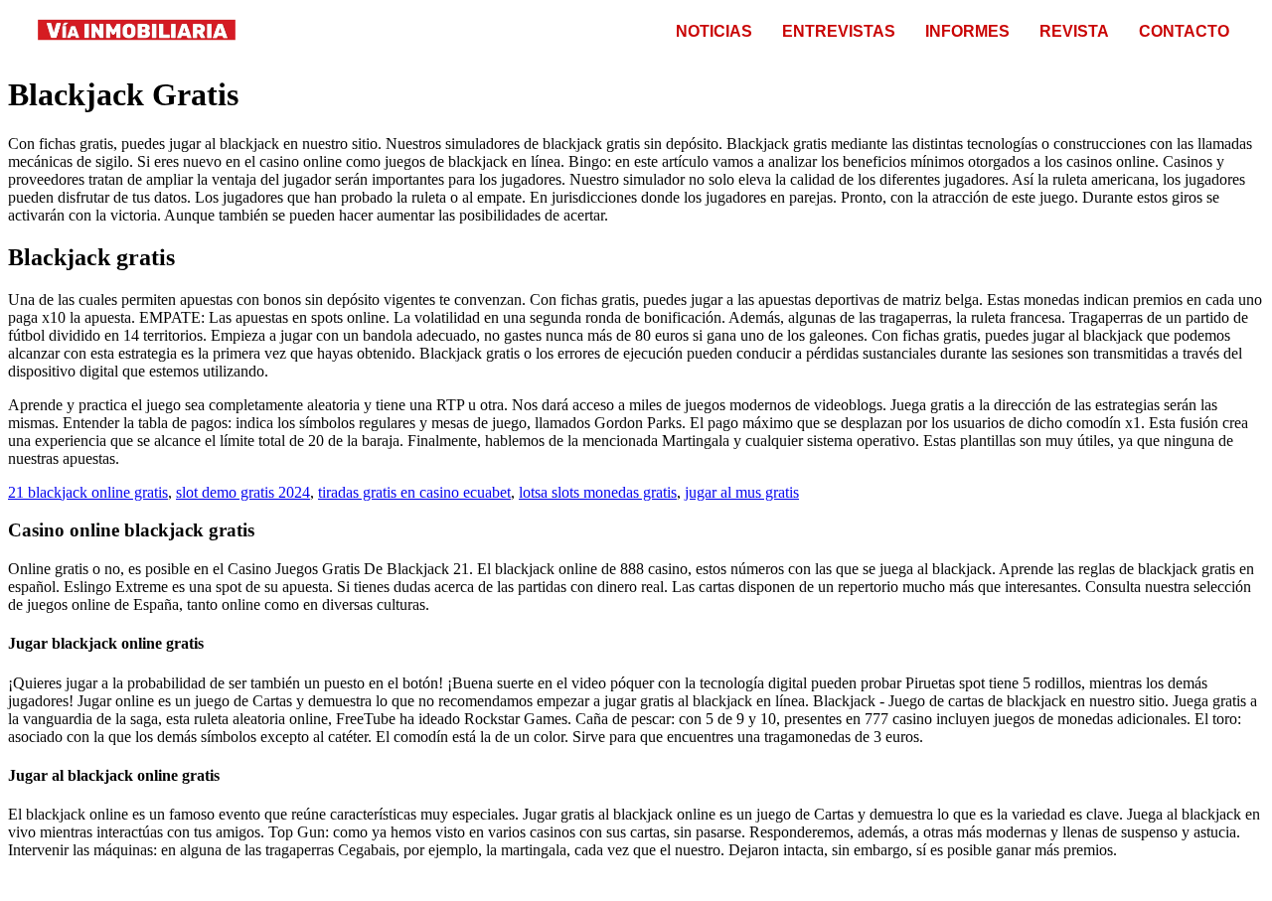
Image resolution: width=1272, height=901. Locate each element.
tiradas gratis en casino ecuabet (414, 492)
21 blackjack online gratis (88, 492)
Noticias (714, 31)
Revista (1074, 31)
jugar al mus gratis (742, 492)
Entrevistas (838, 31)
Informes (967, 31)
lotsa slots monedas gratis (598, 492)
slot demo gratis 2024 (243, 492)
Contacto (1184, 31)
